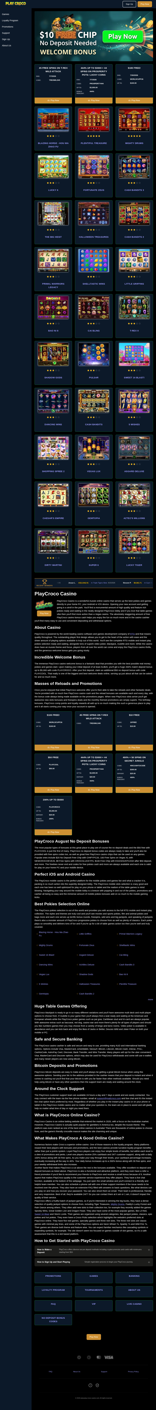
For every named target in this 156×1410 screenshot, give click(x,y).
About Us (6, 45)
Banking (134, 1276)
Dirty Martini (53, 565)
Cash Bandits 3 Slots (132, 583)
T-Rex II (134, 330)
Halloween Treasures (94, 237)
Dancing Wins (53, 424)
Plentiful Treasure (94, 143)
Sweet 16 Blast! (134, 377)
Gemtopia (94, 518)
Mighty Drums (134, 143)
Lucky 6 (53, 190)
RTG (132, 634)
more (150, 999)
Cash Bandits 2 (134, 237)
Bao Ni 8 (53, 330)
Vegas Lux (93, 471)
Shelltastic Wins (94, 284)
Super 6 (94, 565)
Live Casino (134, 1304)
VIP (94, 1304)
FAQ (53, 1304)
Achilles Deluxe (86, 964)
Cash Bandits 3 (134, 190)
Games (5, 14)
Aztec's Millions (134, 518)
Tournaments (94, 1290)
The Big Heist (53, 237)
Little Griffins (134, 284)
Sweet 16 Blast (42, 1214)
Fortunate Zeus (93, 190)
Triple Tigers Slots (78, 583)
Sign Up (129, 4)
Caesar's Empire (53, 518)
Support (6, 33)
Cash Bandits (93, 424)
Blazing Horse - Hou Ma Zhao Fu (53, 145)
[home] (16, 6)
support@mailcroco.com (109, 1098)
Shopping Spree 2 (53, 471)
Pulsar (94, 377)
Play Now (145, 4)
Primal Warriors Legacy (53, 286)
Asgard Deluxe (134, 471)
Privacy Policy (133, 1372)
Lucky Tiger (134, 565)
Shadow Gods (53, 377)
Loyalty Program (10, 20)
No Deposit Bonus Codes (53, 1320)
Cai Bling (94, 330)
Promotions (7, 27)
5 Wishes (134, 424)
